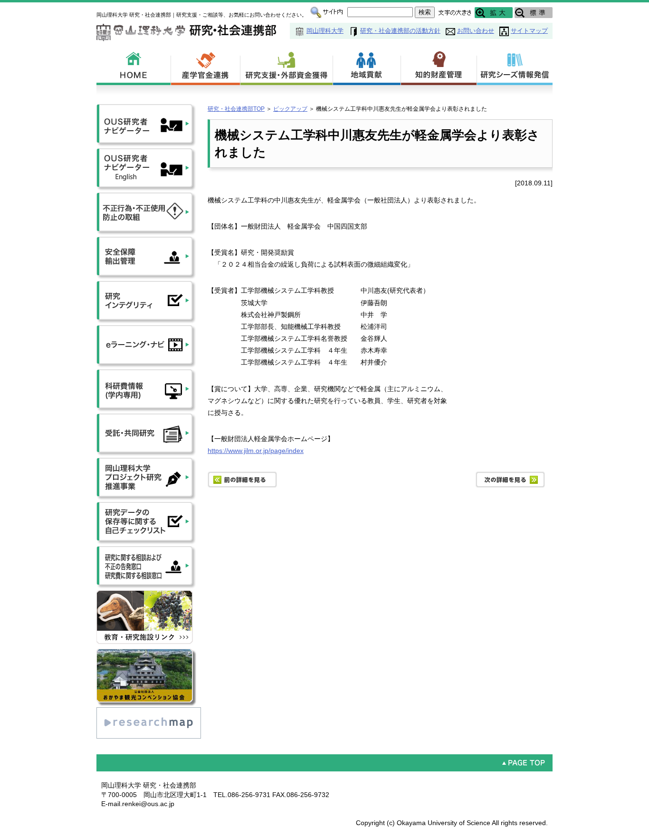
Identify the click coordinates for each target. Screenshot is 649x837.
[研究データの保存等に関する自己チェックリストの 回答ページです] (146, 506)
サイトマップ (529, 30)
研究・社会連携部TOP (236, 109)
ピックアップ (290, 109)
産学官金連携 (205, 67)
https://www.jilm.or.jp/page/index (256, 450)
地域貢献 (367, 67)
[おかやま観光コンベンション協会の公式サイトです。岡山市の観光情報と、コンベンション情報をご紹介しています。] (146, 653)
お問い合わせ (475, 30)
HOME (133, 67)
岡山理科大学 (325, 30)
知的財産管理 (439, 67)
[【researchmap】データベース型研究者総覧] (148, 711)
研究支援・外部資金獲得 (286, 67)
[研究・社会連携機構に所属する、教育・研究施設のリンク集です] (146, 594)
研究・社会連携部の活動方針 (400, 30)
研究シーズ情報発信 (515, 67)
